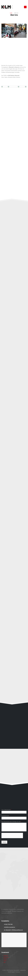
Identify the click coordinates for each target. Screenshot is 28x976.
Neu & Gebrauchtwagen (12, 330)
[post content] (14, 281)
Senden (4, 842)
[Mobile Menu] (25, 7)
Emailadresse (6, 815)
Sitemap (5, 958)
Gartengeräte (8, 566)
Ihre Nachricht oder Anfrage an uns (11, 821)
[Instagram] (6, 916)
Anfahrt (5, 960)
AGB (4, 962)
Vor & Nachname (6, 809)
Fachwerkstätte (9, 684)
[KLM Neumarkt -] (7, 7)
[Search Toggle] (22, 7)
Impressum (6, 955)
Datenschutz (6, 957)
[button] (23, 339)
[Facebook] (2, 916)
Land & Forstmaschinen (12, 448)
